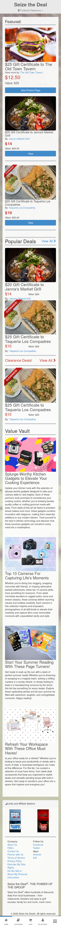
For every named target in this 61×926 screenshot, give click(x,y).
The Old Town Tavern (31, 72)
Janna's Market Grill (19, 138)
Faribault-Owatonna (30, 10)
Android (37, 854)
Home (6, 924)
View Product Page (30, 90)
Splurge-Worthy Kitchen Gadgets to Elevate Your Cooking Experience (26, 478)
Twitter (36, 848)
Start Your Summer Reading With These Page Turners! (29, 664)
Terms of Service (16, 857)
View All (47, 241)
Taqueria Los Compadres (22, 207)
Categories (18, 924)
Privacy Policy (14, 861)
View (30, 153)
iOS (35, 857)
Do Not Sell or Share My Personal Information (17, 874)
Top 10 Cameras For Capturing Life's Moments (27, 575)
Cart (30, 924)
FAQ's (10, 848)
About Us (12, 844)
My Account (42, 924)
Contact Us (13, 851)
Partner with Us (15, 854)
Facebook (38, 844)
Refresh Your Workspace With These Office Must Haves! (26, 748)
